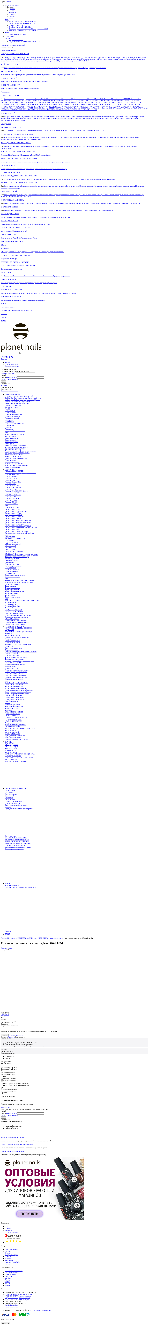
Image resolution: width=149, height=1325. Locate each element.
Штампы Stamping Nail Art (61, 217)
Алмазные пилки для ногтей (14, 195)
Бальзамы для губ (46, 252)
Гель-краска (137, 59)
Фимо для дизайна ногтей (84, 210)
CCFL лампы (8, 131)
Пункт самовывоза (11, 1249)
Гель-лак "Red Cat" (16, 108)
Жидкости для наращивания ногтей (44, 75)
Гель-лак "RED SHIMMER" (32, 108)
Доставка (12, 9)
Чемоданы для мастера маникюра (59, 162)
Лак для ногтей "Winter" (104, 117)
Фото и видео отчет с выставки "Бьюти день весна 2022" (28, 29)
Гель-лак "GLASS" (97, 102)
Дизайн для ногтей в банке (13, 210)
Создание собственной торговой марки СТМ (24, 41)
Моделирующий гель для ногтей (46, 61)
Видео (7, 32)
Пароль (3, 377)
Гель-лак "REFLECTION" (51, 108)
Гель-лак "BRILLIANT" (124, 99)
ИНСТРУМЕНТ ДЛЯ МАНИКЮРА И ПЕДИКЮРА (19, 176)
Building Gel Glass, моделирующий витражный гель (22, 57)
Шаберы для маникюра (107, 179)
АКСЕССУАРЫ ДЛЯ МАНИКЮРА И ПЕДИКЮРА (19, 182)
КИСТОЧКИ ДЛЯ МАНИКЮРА (12, 200)
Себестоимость (10, 36)
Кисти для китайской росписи (50, 203)
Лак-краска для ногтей (43, 224)
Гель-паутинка (30, 61)
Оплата (11, 10)
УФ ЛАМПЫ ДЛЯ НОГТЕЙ (11, 127)
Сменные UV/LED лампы (84, 131)
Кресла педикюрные (35, 137)
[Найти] (20, 353)
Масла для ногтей (7, 265)
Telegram (8, 1285)
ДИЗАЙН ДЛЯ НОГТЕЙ (9, 207)
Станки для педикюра (91, 179)
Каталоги (12, 16)
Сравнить (11, 1037)
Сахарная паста (48, 276)
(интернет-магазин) (18, 1296)
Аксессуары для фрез (39, 146)
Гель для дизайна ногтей (43, 59)
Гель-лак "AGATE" (69, 99)
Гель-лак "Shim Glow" (94, 108)
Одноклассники (10, 1274)
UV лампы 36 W (47, 131)
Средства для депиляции (61, 276)
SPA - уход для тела (33, 252)
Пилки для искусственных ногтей (62, 195)
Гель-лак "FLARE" (44, 102)
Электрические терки (33, 139)
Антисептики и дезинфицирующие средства (16, 75)
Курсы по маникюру (12, 5)
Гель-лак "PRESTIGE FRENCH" (62, 106)
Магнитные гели (6, 231)
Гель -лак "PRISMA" (42, 99)
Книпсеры (34, 179)
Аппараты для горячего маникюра (16, 137)
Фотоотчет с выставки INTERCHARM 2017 (24, 31)
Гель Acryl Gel (19, 59)
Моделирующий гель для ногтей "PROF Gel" (73, 61)
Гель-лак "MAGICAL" (11, 104)
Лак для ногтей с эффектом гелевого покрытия (82, 118)
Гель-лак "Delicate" (113, 101)
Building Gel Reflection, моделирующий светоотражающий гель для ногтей (100, 57)
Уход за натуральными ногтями (24, 265)
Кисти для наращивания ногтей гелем (103, 203)
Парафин (26, 283)
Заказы (7, 362)
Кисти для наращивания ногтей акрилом (75, 203)
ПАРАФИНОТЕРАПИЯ (9, 279)
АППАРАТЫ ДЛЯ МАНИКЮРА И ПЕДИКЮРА (18, 151)
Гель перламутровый (74, 59)
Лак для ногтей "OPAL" (51, 117)
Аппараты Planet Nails (31, 155)
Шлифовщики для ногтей (22, 196)
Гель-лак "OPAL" (57, 104)
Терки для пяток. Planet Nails (11, 238)
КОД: (3, 1013)
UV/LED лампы (69, 131)
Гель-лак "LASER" (123, 102)
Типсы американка (21, 68)
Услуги (7, 38)
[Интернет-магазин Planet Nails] (21, 351)
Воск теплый (29, 276)
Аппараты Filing (6, 155)
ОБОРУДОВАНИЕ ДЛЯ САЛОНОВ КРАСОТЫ (17, 134)
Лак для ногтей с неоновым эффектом (53, 118)
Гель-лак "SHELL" (80, 108)
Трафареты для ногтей (68, 210)
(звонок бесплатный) (18, 1294)
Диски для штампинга (8, 217)
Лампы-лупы (59, 137)
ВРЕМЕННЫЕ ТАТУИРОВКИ (12, 290)
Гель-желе (129, 59)
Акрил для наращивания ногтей (12, 81)
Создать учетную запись (9, 379)
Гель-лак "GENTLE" (84, 102)
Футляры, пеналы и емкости (125, 186)
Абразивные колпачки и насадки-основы (18, 146)
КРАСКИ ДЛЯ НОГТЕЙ (9, 221)
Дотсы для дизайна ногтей (13, 203)
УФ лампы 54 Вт (98, 131)
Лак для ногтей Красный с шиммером (126, 117)
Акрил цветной (28, 81)
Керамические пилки (42, 195)
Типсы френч (57, 68)
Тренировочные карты (32, 88)
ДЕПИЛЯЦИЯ (6, 272)
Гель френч (86, 59)
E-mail (3, 375)
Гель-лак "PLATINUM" (71, 104)
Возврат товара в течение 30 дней (12, 1151)
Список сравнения (11, 364)
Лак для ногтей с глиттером (30, 118)
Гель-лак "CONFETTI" (69, 101)
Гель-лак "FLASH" (57, 102)
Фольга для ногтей (99, 210)
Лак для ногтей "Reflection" (86, 117)
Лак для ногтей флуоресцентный (125, 118)
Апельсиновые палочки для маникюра (17, 179)
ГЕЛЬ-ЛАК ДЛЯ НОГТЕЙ (10, 95)
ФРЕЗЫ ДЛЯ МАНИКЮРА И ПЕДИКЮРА (16, 143)
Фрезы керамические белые (97, 146)
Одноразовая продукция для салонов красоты (50, 186)
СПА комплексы (101, 137)
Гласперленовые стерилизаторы (12, 169)
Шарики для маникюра (9, 259)
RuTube (7, 1283)
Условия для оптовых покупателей (13, 45)
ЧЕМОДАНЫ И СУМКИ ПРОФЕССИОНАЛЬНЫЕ (19, 158)
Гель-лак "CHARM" (54, 101)
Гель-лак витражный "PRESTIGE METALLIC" (81, 110)
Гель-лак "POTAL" (98, 104)
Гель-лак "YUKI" (59, 110)
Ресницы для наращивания (36, 300)
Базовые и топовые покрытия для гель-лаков (19, 99)
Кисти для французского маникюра (128, 203)
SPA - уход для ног (7, 252)
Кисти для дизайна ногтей (31, 203)
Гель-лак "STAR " (121, 108)
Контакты (12, 12)
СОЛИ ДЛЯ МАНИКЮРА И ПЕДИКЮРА (16, 255)
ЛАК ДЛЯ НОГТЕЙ (8, 113)
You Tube (8, 1278)
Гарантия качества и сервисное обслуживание (17, 1144)
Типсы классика (34, 68)
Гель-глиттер (122, 59)
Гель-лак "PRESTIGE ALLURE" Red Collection (35, 106)
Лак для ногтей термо (106, 118)
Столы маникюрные (114, 137)
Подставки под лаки (86, 186)
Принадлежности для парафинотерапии (43, 283)
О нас (7, 1226)
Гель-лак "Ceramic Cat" (16, 101)
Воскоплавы (38, 276)
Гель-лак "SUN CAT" (134, 108)
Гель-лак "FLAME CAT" (29, 102)
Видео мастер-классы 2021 (18, 34)
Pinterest (7, 1280)
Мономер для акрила (41, 81)
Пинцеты (80, 179)
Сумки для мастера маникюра (11, 162)
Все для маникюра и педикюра (40, 1310)
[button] (5, 1015)
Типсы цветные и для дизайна (72, 68)
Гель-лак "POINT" (85, 104)
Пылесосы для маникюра (87, 137)
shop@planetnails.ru (11, 1305)
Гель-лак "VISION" (12, 110)
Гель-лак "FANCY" (14, 102)
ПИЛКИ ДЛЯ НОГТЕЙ (9, 191)
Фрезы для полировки (65, 146)
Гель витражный (29, 59)
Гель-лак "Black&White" (96, 99)
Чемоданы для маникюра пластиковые (34, 162)
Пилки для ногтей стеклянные (124, 195)
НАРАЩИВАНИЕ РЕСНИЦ (11, 296)
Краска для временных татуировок (13, 293)
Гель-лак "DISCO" (126, 101)
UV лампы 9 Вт (58, 131)
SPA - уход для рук (20, 252)
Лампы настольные (48, 137)
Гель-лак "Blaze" (110, 99)
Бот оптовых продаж (12, 1272)
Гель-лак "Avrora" (82, 99)
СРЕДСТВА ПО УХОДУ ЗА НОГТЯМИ (15, 262)
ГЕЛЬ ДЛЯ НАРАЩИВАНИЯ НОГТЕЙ (15, 54)
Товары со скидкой (11, 1255)
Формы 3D (110, 210)
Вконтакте (8, 1276)
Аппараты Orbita (18, 155)
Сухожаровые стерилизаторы (57, 169)
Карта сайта (9, 1260)
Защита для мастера (28, 186)
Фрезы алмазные (52, 146)
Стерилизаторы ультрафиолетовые (35, 169)
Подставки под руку (71, 137)
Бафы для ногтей (29, 195)
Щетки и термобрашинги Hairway (12, 241)
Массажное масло (58, 252)
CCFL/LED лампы (19, 131)
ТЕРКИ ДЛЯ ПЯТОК (8, 234)
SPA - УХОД (5, 248)
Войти (3, 373)
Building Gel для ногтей (134, 57)
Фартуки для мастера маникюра (105, 186)
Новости (12, 14)
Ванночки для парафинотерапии (12, 283)
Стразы (57, 210)
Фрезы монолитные (114, 146)
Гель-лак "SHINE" (108, 108)
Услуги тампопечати (16, 40)
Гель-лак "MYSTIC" (44, 104)
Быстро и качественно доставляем (12, 1137)
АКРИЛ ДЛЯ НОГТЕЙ (9, 78)
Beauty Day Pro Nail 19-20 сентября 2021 (23, 21)
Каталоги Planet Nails (12, 1262)
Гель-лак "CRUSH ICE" (99, 101)
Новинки (8, 1256)
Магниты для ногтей (19, 231)
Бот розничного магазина (14, 1271)
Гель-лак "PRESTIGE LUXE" (83, 106)
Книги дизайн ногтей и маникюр (12, 88)
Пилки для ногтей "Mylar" (105, 195)
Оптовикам (9, 18)
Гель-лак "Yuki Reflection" (44, 110)
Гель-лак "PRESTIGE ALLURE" (116, 104)
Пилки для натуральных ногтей (85, 195)
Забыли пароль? (11, 377)
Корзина (4, 391)
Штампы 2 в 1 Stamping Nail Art (41, 217)
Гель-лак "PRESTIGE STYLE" (104, 106)
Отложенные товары (12, 366)
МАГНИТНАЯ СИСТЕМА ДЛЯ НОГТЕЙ (16, 227)
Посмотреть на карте (12, 1307)
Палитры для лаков (72, 186)
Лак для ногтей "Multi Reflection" (31, 117)
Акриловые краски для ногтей (25, 224)
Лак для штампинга (23, 217)
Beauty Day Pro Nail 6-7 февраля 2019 (22, 23)
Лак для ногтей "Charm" (12, 117)
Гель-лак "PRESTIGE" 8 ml (124, 106)
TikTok (7, 1282)
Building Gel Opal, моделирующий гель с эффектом (57, 57)
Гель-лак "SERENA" (67, 108)
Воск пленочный (19, 276)
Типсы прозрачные (46, 68)
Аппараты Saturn (44, 155)
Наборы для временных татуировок (37, 293)
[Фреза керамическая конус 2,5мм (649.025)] (31, 1011)
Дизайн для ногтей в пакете (32, 210)
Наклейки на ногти (48, 210)
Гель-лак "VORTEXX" (27, 110)
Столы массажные (127, 137)
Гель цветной (94, 59)
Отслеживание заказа (8, 371)
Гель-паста (21, 61)
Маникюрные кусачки (45, 179)
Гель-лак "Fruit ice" (70, 102)
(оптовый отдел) (17, 1299)
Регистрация (9, 373)
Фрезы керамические (80, 146)
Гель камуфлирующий (59, 59)
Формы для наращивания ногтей (94, 68)
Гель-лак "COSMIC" (84, 101)
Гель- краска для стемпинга (108, 59)
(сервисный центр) (18, 1298)
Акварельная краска (8, 224)
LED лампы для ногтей (34, 131)
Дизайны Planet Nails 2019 (18, 25)
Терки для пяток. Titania (29, 238)
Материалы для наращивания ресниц (14, 300)
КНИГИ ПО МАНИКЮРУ (10, 85)
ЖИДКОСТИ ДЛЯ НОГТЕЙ (11, 71)
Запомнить (6, 383)
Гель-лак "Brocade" (55, 99)
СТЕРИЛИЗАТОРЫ (8, 165)
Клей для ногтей (9, 68)
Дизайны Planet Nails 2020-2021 (20, 27)
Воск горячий (8, 276)
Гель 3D (11, 59)
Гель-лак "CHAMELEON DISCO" (35, 101)
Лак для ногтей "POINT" (68, 117)
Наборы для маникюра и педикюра (65, 179)
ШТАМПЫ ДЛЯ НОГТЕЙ (10, 214)
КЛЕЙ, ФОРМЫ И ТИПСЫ (10, 64)
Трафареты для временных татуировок (63, 293)
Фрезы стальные (126, 146)
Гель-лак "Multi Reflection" (28, 104)
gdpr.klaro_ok (5, 1323)
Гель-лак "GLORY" (110, 102)
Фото (7, 20)
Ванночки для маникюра (12, 186)
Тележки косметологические (16, 139)
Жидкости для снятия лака (65, 75)
